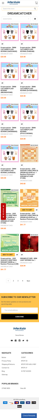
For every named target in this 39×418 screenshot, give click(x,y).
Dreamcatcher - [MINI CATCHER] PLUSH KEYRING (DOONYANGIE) (28, 88)
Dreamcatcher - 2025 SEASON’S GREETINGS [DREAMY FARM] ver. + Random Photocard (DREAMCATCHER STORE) (9, 218)
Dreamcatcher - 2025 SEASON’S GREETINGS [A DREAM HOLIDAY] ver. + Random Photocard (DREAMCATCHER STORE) (29, 173)
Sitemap (5, 374)
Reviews (3, 211)
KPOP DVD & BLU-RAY (28, 364)
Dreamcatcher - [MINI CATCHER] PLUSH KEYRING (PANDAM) (28, 49)
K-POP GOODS (26, 371)
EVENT (23, 357)
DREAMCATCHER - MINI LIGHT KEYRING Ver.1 (28, 259)
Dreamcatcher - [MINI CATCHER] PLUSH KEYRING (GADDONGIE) (9, 49)
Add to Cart (27, 210)
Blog (3, 371)
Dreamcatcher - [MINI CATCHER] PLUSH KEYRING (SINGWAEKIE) (9, 129)
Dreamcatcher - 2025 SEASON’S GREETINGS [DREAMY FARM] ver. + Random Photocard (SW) (10, 261)
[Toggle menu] (3, 3)
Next (28, 281)
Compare (2, 44)
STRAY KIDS (6, 388)
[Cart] (36, 3)
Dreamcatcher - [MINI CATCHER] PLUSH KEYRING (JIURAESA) (8, 170)
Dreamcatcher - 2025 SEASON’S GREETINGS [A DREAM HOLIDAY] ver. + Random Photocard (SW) (29, 216)
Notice (4, 357)
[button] (35, 19)
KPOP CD (24, 361)
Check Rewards (29, 415)
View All (23, 388)
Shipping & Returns (8, 364)
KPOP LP (24, 368)
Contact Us (5, 368)
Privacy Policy (6, 361)
